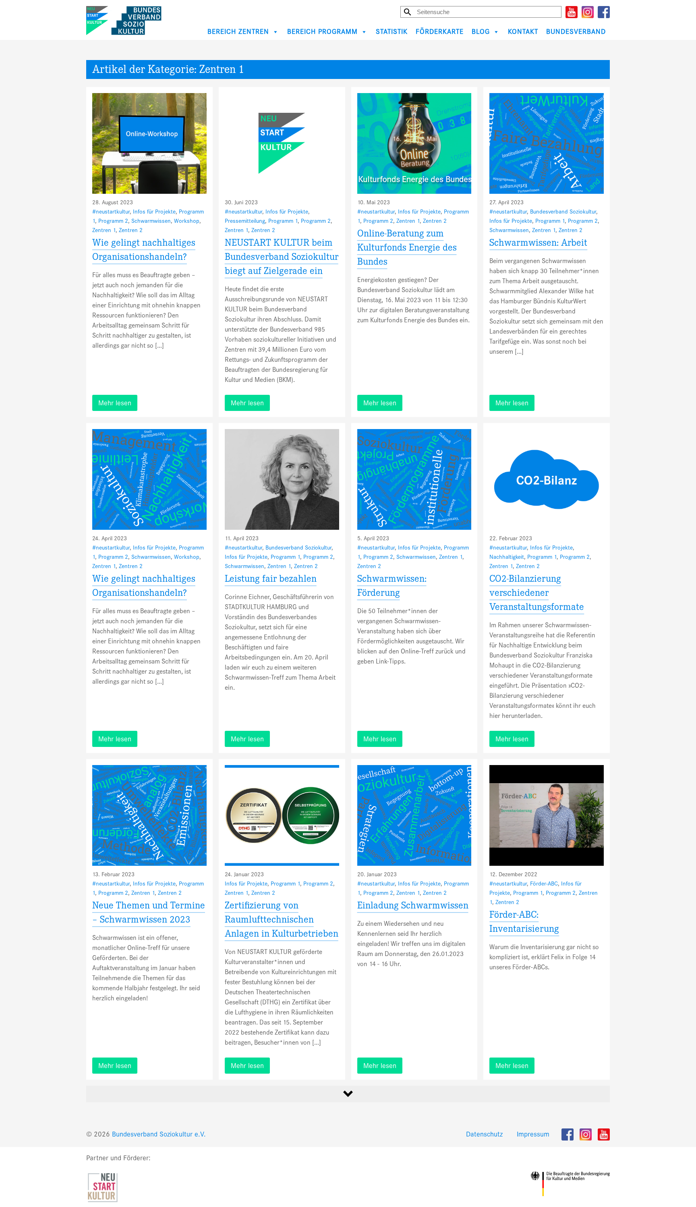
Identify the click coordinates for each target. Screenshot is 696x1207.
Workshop (186, 220)
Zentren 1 (104, 230)
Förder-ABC (544, 883)
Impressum (533, 1134)
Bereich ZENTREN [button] (238, 31)
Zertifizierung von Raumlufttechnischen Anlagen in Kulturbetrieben (281, 921)
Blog (481, 31)
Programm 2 (113, 220)
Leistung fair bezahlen (271, 580)
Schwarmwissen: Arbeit (538, 244)
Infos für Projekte (154, 211)
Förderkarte (440, 31)
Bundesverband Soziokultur (563, 211)
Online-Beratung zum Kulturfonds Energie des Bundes (407, 249)
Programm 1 (283, 220)
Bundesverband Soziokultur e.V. (159, 1134)
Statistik (392, 31)
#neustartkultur (111, 211)
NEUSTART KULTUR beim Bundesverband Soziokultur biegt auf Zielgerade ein (281, 258)
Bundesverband (576, 31)
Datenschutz (484, 1134)
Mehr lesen (114, 403)
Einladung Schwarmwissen (412, 907)
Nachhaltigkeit (506, 556)
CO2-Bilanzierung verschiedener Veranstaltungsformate (536, 594)
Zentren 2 (131, 230)
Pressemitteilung (245, 220)
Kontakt (523, 31)
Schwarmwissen (151, 220)
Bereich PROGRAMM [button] (322, 31)
